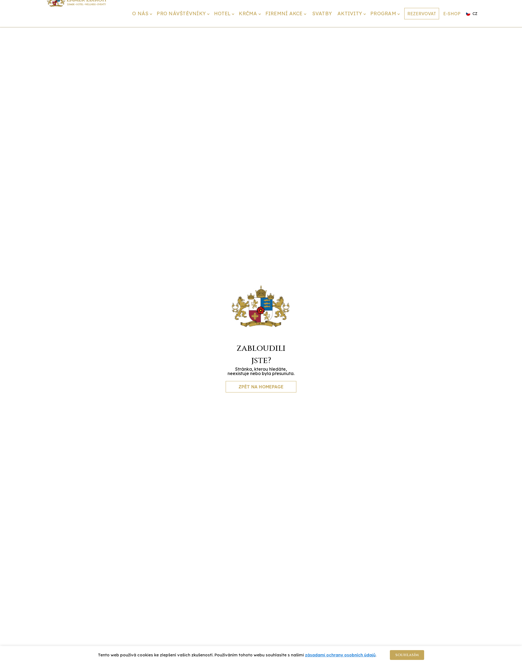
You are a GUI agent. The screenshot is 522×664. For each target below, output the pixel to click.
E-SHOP (451, 13)
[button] (143, 14)
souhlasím (407, 655)
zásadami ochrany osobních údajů (340, 654)
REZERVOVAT (421, 13)
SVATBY (322, 13)
